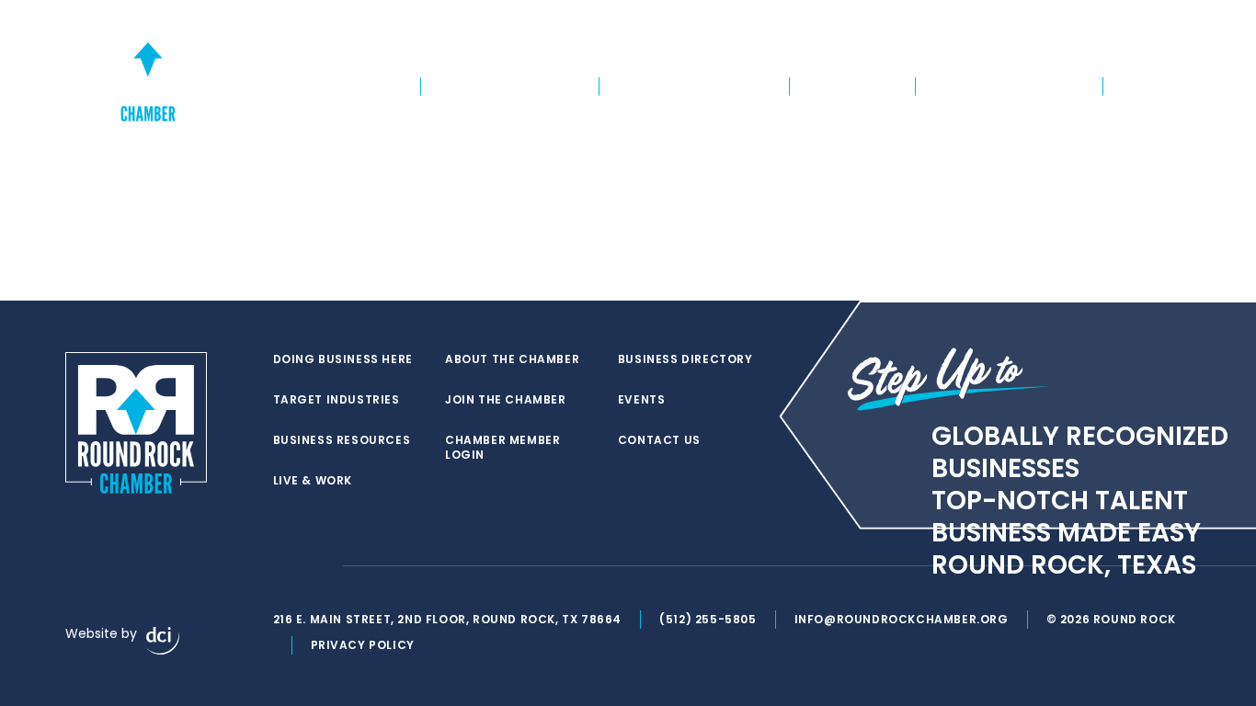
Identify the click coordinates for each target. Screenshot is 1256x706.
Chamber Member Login (911, 51)
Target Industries (510, 86)
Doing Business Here (324, 86)
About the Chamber (1009, 86)
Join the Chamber (771, 51)
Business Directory (1052, 51)
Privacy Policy (363, 645)
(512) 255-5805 (707, 619)
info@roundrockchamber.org (901, 619)
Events (1143, 51)
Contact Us (659, 440)
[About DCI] (162, 641)
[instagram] (319, 566)
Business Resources (694, 86)
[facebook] (282, 566)
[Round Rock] (148, 68)
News (1141, 86)
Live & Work (852, 86)
